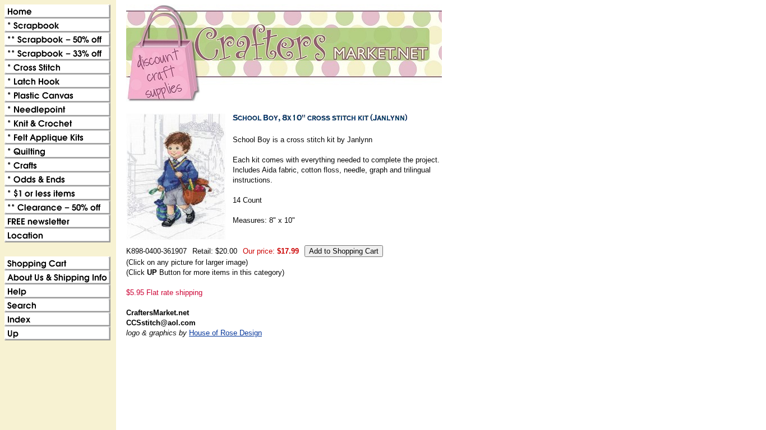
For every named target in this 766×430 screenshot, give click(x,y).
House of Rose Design (225, 333)
